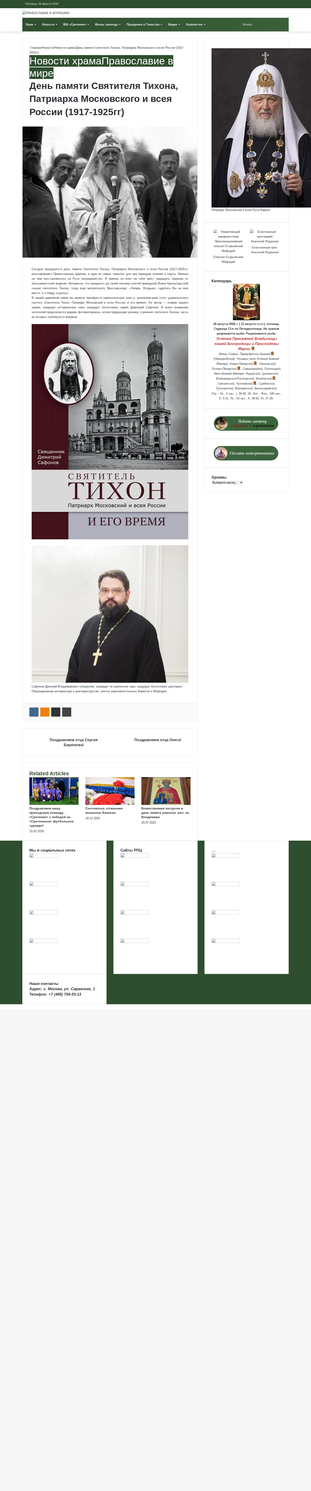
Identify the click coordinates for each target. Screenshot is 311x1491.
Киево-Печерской (241, 363)
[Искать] (284, 24)
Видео (172, 24)
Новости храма (65, 47)
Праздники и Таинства (143, 24)
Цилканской (270, 373)
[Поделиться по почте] (55, 712)
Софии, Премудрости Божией (249, 354)
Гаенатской (226, 383)
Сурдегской (267, 383)
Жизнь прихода (106, 24)
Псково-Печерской (224, 368)
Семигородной (253, 368)
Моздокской (264, 378)
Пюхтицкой (272, 368)
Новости (48, 24)
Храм (29, 24)
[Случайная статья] (278, 4)
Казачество (194, 24)
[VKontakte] (33, 712)
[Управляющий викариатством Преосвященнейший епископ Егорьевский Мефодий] (228, 241)
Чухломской (244, 383)
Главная (35, 47)
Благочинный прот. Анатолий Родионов (264, 250)
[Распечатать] (66, 712)
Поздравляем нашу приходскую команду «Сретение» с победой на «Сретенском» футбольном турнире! (51, 816)
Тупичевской (224, 388)
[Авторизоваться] (271, 4)
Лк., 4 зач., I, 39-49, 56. (236, 393)
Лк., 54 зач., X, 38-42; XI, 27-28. (252, 398)
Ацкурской (253, 373)
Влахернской (244, 388)
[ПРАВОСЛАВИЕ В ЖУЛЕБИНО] (45, 12)
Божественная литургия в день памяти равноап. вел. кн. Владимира (165, 812)
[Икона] (246, 319)
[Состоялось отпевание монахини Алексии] (110, 804)
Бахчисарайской (266, 388)
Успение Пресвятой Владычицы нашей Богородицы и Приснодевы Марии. (246, 344)
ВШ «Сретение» (74, 24)
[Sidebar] (285, 4)
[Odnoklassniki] (44, 712)
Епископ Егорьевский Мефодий (228, 259)
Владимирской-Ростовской (235, 378)
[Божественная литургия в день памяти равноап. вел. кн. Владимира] (166, 804)
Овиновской (267, 363)
